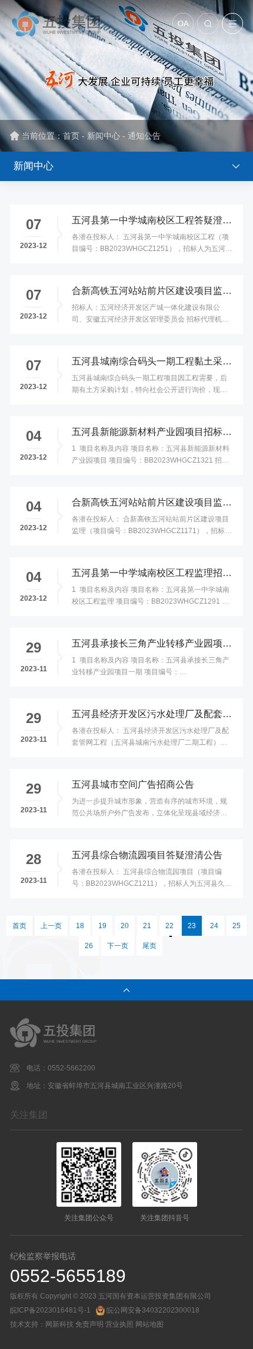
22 (169, 926)
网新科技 (59, 1324)
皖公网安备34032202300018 (152, 1310)
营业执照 (119, 1324)
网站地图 (149, 1324)
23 (192, 926)
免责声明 (89, 1324)
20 (125, 926)
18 (80, 926)
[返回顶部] (126, 989)
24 (214, 926)
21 (147, 926)
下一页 (117, 946)
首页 (71, 135)
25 (236, 926)
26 (89, 946)
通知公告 (144, 135)
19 (102, 926)
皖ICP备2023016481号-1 (50, 1310)
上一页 (51, 926)
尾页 (149, 946)
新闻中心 (103, 135)
